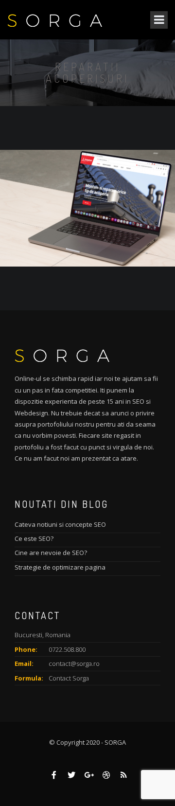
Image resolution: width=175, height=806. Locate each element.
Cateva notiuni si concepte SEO (60, 524)
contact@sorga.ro (74, 663)
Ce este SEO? (34, 538)
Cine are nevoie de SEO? (51, 552)
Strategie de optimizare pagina (60, 567)
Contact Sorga (69, 678)
